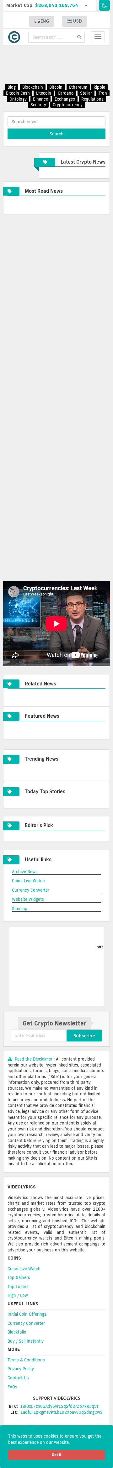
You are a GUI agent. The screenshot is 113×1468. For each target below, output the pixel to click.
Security (38, 104)
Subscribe (84, 1035)
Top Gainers (19, 1277)
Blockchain (32, 87)
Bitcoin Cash (18, 93)
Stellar (86, 93)
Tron (103, 93)
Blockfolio (17, 1331)
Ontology (18, 99)
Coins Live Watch (28, 880)
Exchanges (65, 99)
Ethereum (78, 87)
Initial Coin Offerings (27, 1314)
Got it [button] (57, 1454)
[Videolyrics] (15, 36)
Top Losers (18, 1286)
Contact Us (18, 1377)
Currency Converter (30, 890)
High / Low (18, 1295)
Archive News (25, 871)
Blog (12, 87)
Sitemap (19, 908)
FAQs (12, 1386)
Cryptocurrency (68, 104)
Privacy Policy (21, 1368)
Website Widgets (28, 899)
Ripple (99, 87)
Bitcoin (55, 87)
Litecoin (43, 93)
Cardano (66, 93)
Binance (40, 99)
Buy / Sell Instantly (26, 1341)
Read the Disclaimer (33, 1059)
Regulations (92, 99)
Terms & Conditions (26, 1359)
